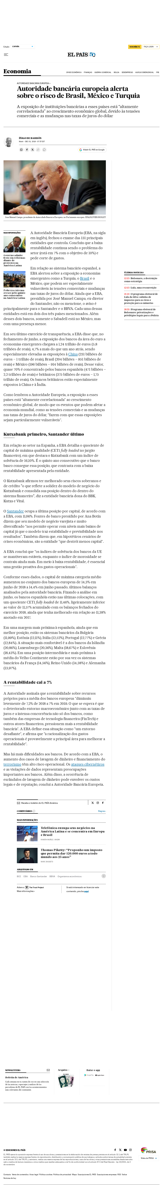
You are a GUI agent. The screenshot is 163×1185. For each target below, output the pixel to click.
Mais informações (25, 891)
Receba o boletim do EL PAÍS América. (39, 803)
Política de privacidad (62, 1174)
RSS (119, 1174)
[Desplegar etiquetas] (104, 876)
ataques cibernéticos (87, 764)
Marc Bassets (47, 862)
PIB (157, 72)
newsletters (12, 1070)
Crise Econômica (74, 72)
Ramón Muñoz (47, 840)
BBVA (52, 876)
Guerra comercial (103, 72)
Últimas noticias (134, 272)
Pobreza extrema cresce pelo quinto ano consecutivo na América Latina (14, 294)
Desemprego (127, 72)
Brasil (84, 278)
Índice (124, 1174)
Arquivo (62, 1070)
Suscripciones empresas (107, 1174)
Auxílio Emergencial (144, 72)
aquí (86, 891)
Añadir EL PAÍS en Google (93, 150)
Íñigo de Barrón (30, 138)
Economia (17, 72)
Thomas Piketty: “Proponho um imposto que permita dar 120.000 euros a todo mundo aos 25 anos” (71, 854)
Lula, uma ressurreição (143, 287)
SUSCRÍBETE (135, 47)
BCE (19, 876)
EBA (26, 876)
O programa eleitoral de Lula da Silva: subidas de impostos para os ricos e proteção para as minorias (141, 298)
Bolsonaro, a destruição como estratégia (140, 280)
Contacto (7, 1174)
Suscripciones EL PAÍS (87, 1174)
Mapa (74, 1174)
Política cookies (45, 1174)
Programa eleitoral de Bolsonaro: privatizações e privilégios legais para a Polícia (141, 312)
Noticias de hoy (10, 1178)
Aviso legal (33, 1174)
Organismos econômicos (70, 876)
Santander (15, 511)
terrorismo (12, 764)
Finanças (88, 72)
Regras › (102, 811)
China (73, 354)
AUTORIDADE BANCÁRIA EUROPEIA (33, 83)
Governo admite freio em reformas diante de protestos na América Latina (14, 260)
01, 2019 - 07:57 (35, 142)
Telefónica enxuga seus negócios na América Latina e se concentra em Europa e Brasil (73, 832)
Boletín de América (16, 1078)
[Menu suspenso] (6, 54)
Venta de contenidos (20, 1174)
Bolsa (116, 72)
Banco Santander (38, 876)
